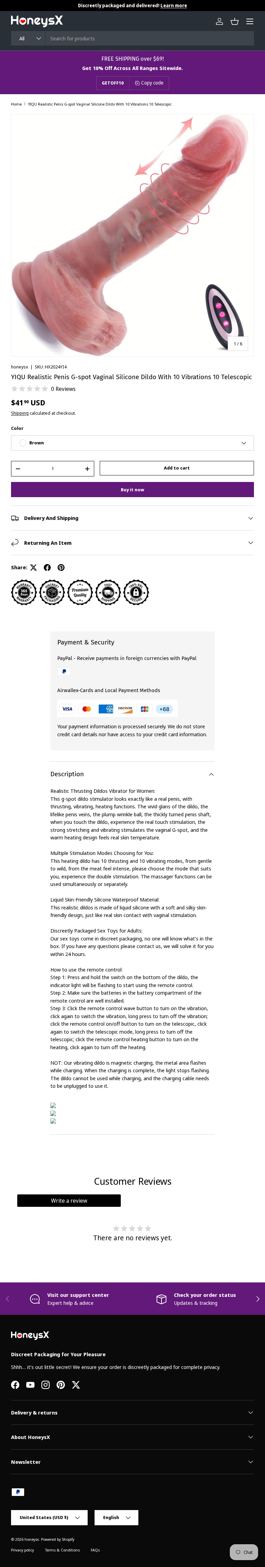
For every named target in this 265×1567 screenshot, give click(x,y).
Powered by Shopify (57, 1539)
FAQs (95, 1550)
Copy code (152, 82)
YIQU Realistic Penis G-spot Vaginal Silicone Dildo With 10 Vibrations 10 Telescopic (99, 104)
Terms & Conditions (62, 1550)
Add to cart (177, 468)
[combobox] (132, 38)
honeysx (19, 367)
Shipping (20, 413)
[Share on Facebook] (47, 567)
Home (16, 104)
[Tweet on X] (33, 567)
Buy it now (132, 489)
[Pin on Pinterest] (61, 567)
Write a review (69, 1200)
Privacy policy (22, 1550)
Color (17, 428)
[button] (234, 21)
